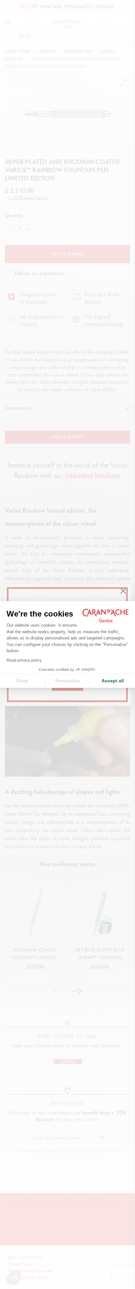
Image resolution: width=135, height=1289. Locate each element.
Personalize (67, 680)
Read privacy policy (24, 660)
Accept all (113, 680)
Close (22, 680)
